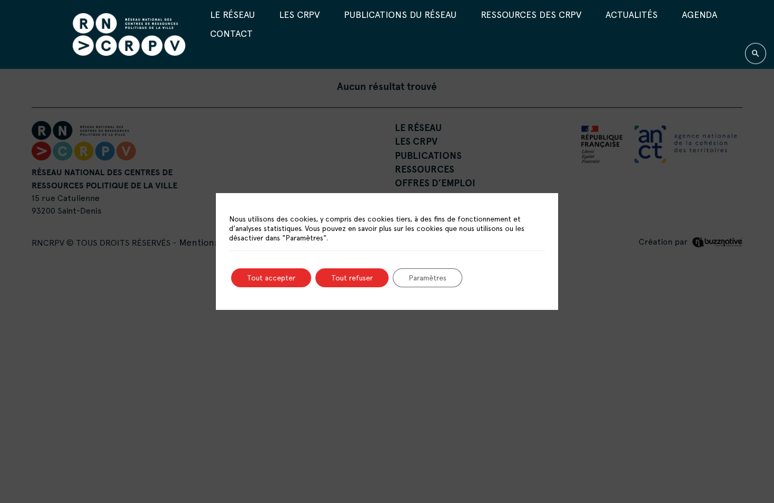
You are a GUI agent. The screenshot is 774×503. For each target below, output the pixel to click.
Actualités (632, 13)
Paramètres (427, 278)
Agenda (699, 13)
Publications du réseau (400, 13)
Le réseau (232, 13)
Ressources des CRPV (531, 13)
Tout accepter (271, 278)
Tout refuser (352, 278)
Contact (231, 33)
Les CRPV (299, 13)
